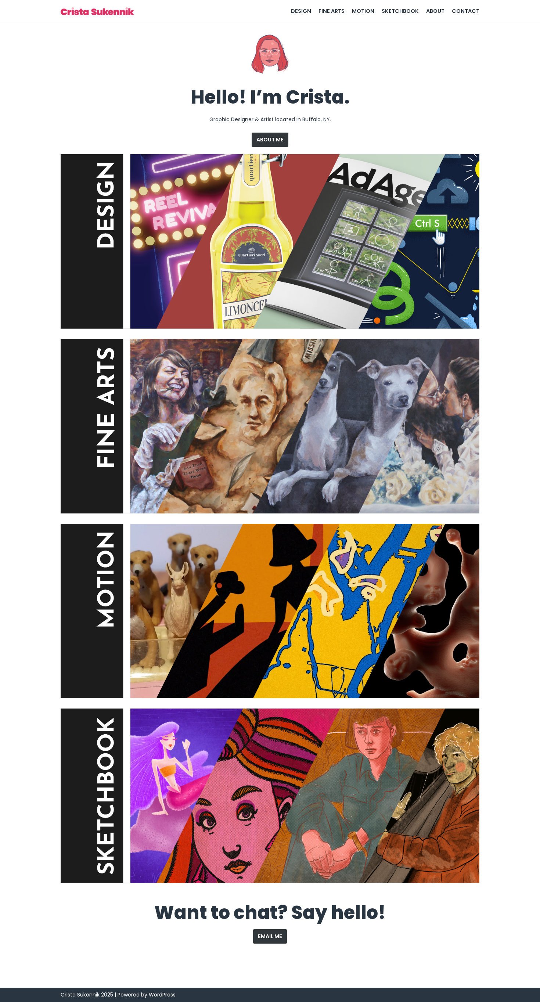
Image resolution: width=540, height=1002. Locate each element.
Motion (363, 11)
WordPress (162, 994)
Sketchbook (400, 11)
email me (270, 936)
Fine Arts (331, 11)
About (435, 11)
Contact (465, 11)
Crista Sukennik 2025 (87, 994)
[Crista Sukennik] (99, 11)
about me (270, 139)
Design (301, 11)
